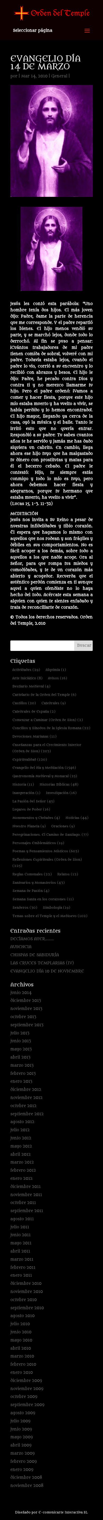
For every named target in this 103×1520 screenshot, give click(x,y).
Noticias (76, 818)
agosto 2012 (22, 1122)
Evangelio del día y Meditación (44, 768)
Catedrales (53, 703)
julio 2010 (20, 1324)
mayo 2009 (21, 1437)
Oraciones (63, 826)
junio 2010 (20, 1332)
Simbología (56, 907)
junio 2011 (20, 1235)
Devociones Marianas (34, 736)
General (59, 76)
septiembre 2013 (26, 1025)
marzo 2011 (21, 1259)
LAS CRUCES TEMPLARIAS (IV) (42, 963)
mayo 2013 (21, 1049)
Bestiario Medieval (31, 686)
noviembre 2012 (26, 1098)
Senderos (24, 907)
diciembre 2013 (25, 1000)
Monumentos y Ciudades (36, 818)
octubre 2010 (23, 1300)
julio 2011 (19, 1227)
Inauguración (26, 793)
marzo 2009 (22, 1453)
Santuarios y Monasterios (38, 883)
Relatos (67, 874)
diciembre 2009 (26, 1381)
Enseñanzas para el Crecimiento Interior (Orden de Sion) (46, 748)
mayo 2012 (21, 1146)
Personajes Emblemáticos (38, 843)
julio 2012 (20, 1130)
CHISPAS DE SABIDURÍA (34, 955)
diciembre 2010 (25, 1283)
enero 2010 (21, 1372)
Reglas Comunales (32, 874)
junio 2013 (20, 1041)
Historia (23, 784)
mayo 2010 (21, 1340)
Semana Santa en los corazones (43, 899)
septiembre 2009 (27, 1405)
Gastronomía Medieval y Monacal (44, 776)
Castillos (24, 703)
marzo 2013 (22, 1065)
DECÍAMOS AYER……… (32, 939)
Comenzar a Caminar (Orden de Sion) (47, 720)
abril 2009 (20, 1445)
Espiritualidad (29, 759)
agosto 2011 (22, 1219)
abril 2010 (20, 1348)
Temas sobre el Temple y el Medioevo (49, 916)
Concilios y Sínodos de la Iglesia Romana (51, 728)
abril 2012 (20, 1154)
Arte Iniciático (27, 678)
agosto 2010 (22, 1316)
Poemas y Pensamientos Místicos (45, 851)
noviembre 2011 (26, 1195)
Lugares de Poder (31, 809)
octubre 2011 (23, 1203)
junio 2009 (21, 1429)
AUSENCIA (20, 947)
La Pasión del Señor (33, 801)
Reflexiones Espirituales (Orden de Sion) (47, 863)
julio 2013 (19, 1033)
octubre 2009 (23, 1397)
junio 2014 (21, 993)
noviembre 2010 (26, 1292)
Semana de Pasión (30, 891)
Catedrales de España (33, 711)
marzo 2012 (22, 1162)
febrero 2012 (23, 1170)
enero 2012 (21, 1178)
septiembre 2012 (27, 1114)
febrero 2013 (23, 1073)
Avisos (57, 678)
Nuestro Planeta (29, 826)
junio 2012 (20, 1138)
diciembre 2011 (25, 1187)
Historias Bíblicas (59, 784)
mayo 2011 (20, 1243)
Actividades (26, 670)
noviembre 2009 (26, 1389)
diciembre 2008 (26, 1477)
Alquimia (56, 670)
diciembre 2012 (25, 1089)
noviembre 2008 (27, 1486)
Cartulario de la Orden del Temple (44, 695)
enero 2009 (21, 1470)
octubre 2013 (23, 1017)
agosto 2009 (22, 1413)
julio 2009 (20, 1421)
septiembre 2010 (27, 1308)
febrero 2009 (23, 1461)
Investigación (61, 793)
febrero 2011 (22, 1267)
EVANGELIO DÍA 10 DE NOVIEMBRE (47, 971)
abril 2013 (20, 1057)
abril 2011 (20, 1251)
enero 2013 (21, 1081)
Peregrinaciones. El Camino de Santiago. (50, 835)
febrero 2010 (23, 1364)
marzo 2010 (22, 1356)
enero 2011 (21, 1275)
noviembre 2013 (26, 1009)
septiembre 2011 (26, 1211)
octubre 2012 (23, 1106)
